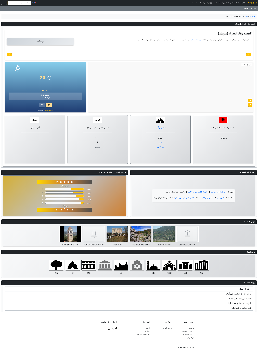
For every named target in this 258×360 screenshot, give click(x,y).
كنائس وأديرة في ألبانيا (205, 198)
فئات (216, 3)
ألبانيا (246, 16)
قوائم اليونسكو (245, 289)
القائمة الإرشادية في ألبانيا (240, 298)
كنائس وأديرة (160, 127)
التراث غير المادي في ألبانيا (239, 303)
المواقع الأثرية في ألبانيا (218, 192)
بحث (4, 3)
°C (49, 105)
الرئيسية (241, 3)
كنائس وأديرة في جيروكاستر (184, 198)
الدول (225, 3)
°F (42, 105)
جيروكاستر (197, 40)
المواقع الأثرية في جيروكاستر (197, 192)
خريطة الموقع (167, 328)
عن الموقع (190, 338)
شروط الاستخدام (188, 334)
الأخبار (232, 3)
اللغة (252, 8)
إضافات (196, 3)
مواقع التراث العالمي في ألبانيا (238, 294)
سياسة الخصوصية (188, 331)
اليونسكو (207, 3)
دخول (245, 8)
